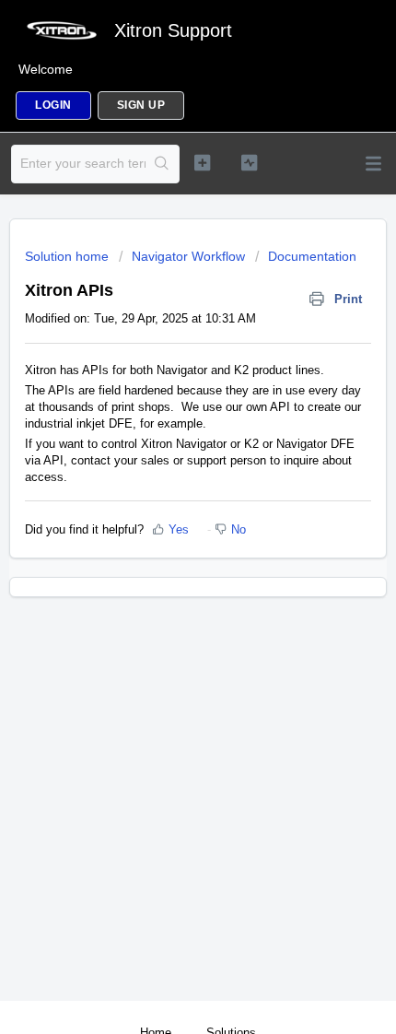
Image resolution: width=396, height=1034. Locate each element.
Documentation (312, 256)
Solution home (68, 256)
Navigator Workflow (188, 256)
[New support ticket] (202, 162)
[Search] (162, 164)
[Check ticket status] (249, 162)
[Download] (164, 505)
